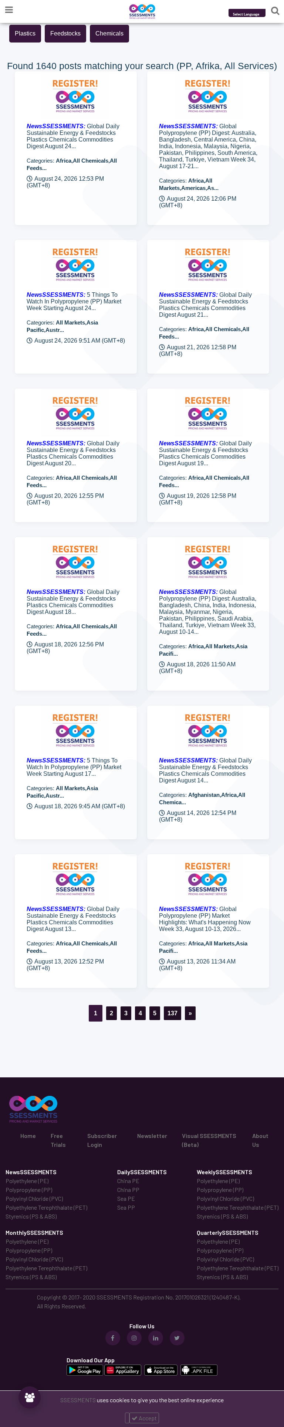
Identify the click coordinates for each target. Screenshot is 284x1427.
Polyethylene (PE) (27, 1180)
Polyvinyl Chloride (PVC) (34, 1198)
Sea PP (126, 1207)
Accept (147, 1417)
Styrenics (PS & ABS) (31, 1216)
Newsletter (152, 1135)
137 (173, 1013)
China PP (128, 1189)
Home (28, 1135)
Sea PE (126, 1198)
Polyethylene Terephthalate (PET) (46, 1207)
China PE (128, 1180)
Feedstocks (65, 33)
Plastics (25, 33)
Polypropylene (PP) (29, 1189)
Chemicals (109, 33)
